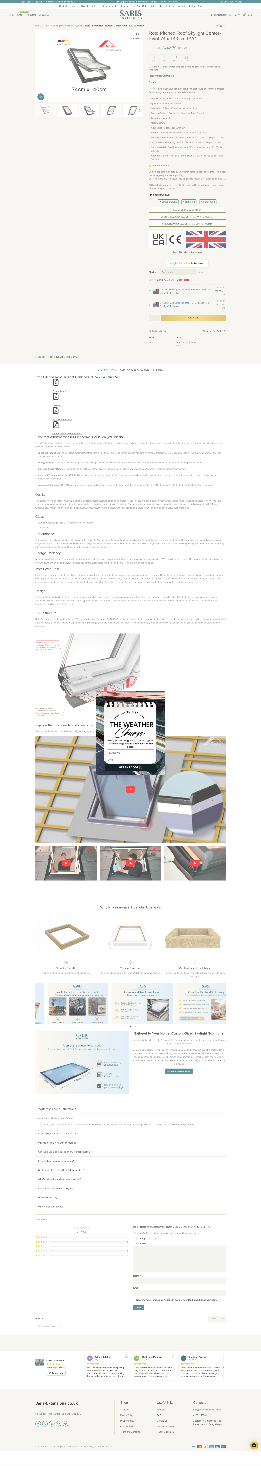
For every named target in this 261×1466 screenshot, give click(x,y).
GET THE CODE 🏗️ (130, 767)
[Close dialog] (100, 694)
